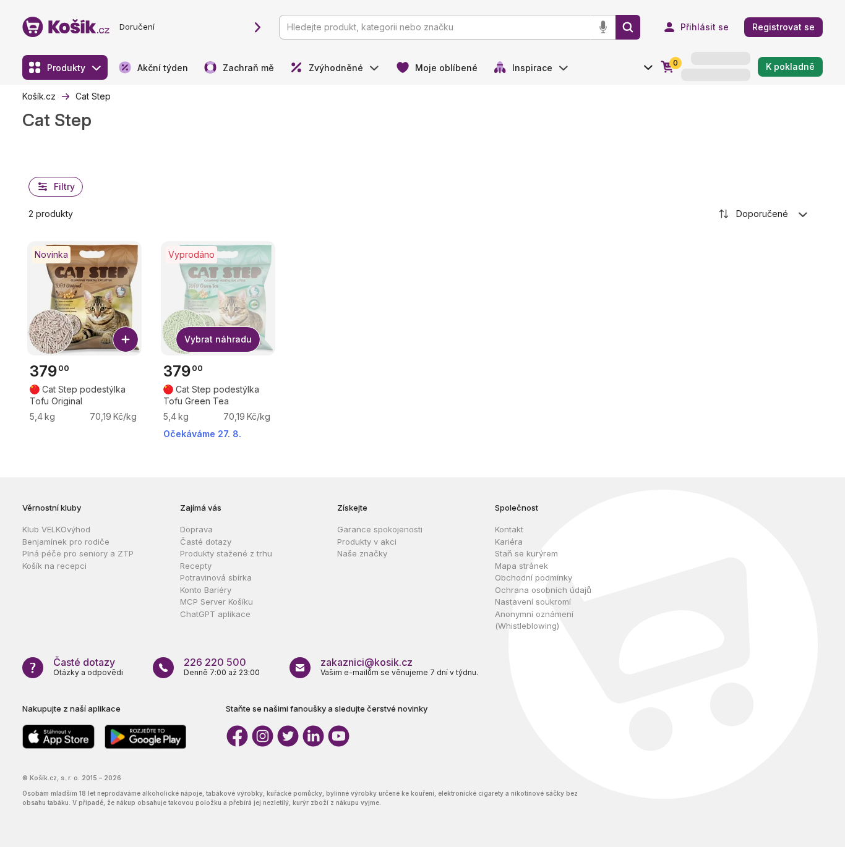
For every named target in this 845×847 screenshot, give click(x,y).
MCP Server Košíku (216, 602)
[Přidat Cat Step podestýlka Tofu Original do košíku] (125, 339)
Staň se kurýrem (526, 553)
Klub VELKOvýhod (56, 529)
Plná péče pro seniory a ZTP (78, 553)
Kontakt (509, 529)
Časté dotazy (205, 542)
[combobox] (764, 214)
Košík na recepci (54, 566)
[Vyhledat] (628, 27)
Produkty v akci (367, 542)
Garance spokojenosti (379, 529)
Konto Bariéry (205, 590)
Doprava (196, 529)
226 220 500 (215, 662)
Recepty (196, 566)
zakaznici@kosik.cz (366, 662)
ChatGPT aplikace (215, 614)
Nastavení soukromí (533, 602)
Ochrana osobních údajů (543, 590)
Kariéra (509, 542)
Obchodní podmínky (533, 577)
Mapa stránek (521, 566)
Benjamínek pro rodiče (65, 542)
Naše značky (362, 553)
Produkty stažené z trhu (226, 553)
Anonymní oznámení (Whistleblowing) (534, 620)
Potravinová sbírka (216, 577)
